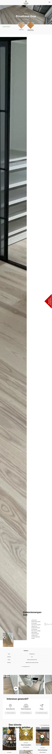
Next (16, 688)
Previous (15, 688)
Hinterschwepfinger (42, 750)
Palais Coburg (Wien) (26, 745)
